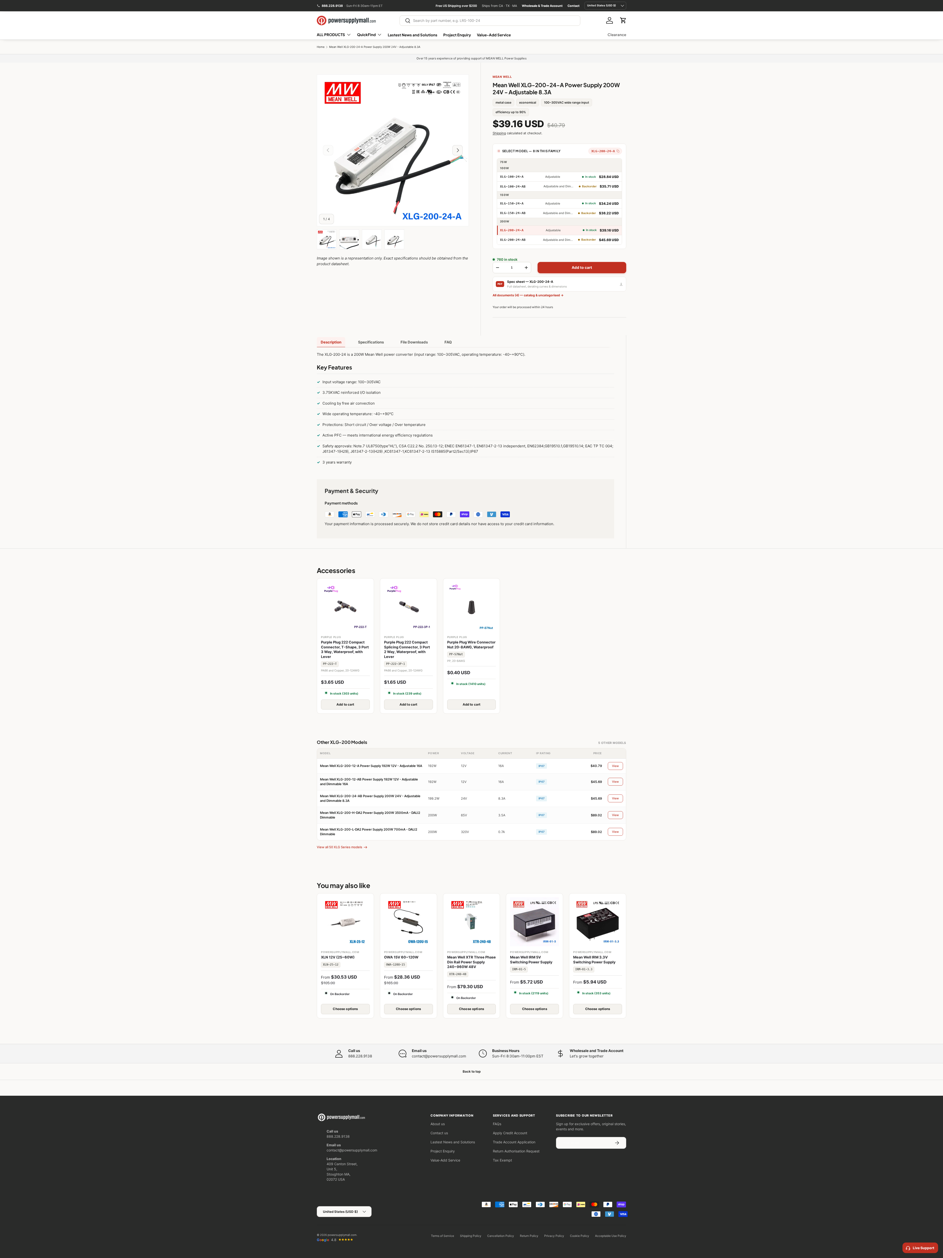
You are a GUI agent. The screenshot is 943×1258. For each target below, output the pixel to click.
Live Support (923, 1248)
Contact (574, 6)
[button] (623, 20)
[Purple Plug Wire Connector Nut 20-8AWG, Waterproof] (471, 606)
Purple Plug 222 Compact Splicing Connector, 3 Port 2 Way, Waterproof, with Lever (407, 649)
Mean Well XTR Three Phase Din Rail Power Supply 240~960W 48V (471, 962)
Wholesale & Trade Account (542, 6)
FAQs (497, 1124)
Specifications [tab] (371, 342)
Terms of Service (442, 1236)
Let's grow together (587, 1056)
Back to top (472, 1071)
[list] (393, 150)
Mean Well (502, 77)
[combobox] (490, 20)
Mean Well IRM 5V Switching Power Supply (531, 959)
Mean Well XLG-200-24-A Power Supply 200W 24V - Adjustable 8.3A (374, 47)
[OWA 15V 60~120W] (408, 921)
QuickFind (366, 34)
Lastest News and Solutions (412, 34)
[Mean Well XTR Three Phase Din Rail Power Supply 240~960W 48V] (471, 921)
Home (321, 47)
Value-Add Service (494, 34)
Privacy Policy (554, 1236)
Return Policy (529, 1236)
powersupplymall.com (342, 1235)
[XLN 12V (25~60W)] (345, 921)
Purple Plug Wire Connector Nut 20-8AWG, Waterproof (471, 644)
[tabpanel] (465, 409)
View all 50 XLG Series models (339, 847)
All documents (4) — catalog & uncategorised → (528, 295)
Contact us (439, 1133)
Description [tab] (331, 342)
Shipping (499, 133)
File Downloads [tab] (414, 342)
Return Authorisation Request (516, 1151)
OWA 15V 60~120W (401, 957)
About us (437, 1124)
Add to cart (582, 267)
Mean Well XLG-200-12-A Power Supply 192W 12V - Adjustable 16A (371, 766)
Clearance (617, 34)
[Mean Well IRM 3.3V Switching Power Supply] (597, 921)
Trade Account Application (514, 1142)
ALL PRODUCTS (331, 34)
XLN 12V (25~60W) (338, 957)
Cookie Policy (579, 1236)
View (615, 766)
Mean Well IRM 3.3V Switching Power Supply (594, 959)
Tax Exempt (502, 1160)
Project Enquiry (457, 34)
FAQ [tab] (448, 342)
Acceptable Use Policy (610, 1236)
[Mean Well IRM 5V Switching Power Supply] (534, 921)
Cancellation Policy (500, 1236)
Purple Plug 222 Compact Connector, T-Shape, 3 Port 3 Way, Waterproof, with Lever (345, 649)
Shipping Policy (470, 1236)
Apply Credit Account (510, 1133)
